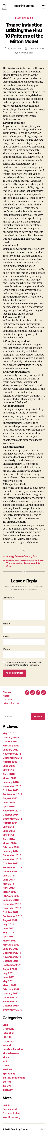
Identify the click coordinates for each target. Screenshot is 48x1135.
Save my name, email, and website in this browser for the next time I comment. (23, 663)
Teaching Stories (24, 5)
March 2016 (9, 778)
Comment (8, 598)
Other (6, 1065)
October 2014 (11, 814)
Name (6, 624)
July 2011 (8, 973)
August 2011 (10, 969)
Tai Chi (7, 1085)
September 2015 (12, 794)
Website (6, 649)
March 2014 (9, 843)
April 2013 (9, 887)
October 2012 (10, 912)
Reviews (7, 1069)
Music (6, 1057)
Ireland (7, 1045)
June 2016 (9, 765)
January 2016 (11, 782)
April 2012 (8, 936)
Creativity (8, 1028)
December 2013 (12, 855)
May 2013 (8, 883)
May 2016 (8, 770)
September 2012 (12, 916)
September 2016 (12, 757)
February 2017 (11, 745)
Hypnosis (27, 18)
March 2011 (9, 985)
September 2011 (12, 965)
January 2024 (11, 737)
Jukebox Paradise (13, 1049)
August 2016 (10, 761)
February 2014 (11, 847)
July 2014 (8, 826)
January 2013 (11, 900)
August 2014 (10, 822)
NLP (5, 1061)
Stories (7, 692)
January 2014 (11, 851)
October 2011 (10, 960)
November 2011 (12, 956)
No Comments (26, 52)
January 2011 (10, 993)
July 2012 (8, 924)
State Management (14, 1077)
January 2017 (11, 749)
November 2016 (12, 753)
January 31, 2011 (36, 48)
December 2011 (12, 952)
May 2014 (8, 835)
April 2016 (9, 774)
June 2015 (9, 802)
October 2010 (11, 1005)
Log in (6, 1105)
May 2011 (8, 981)
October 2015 (11, 790)
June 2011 (8, 977)
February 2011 (11, 989)
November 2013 (12, 859)
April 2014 (9, 839)
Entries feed (10, 1109)
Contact (7, 699)
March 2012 (9, 940)
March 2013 (9, 891)
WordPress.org (11, 1117)
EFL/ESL (7, 1037)
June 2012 (9, 928)
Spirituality (9, 1073)
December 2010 (12, 997)
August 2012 (10, 920)
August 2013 (10, 871)
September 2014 (12, 818)
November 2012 (12, 908)
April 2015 (9, 806)
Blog (18, 18)
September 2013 (12, 867)
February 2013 (11, 895)
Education (8, 1033)
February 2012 (11, 944)
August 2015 (10, 798)
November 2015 (12, 786)
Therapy (8, 1089)
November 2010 (12, 1001)
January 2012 (11, 948)
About (6, 695)
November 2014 (12, 810)
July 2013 (8, 875)
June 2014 (9, 830)
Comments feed (12, 1113)
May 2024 (8, 733)
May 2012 (8, 932)
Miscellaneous (11, 1053)
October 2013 (11, 863)
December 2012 (12, 904)
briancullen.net (11, 703)
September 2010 (12, 1009)
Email (6, 636)
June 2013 (9, 879)
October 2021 (10, 741)
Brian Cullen (16, 48)
